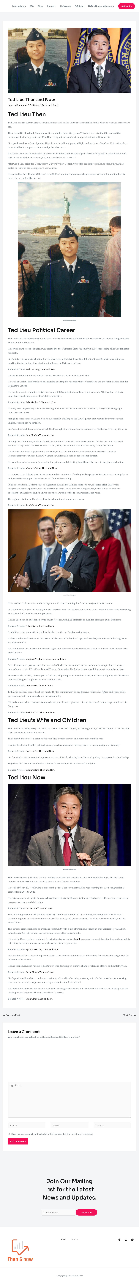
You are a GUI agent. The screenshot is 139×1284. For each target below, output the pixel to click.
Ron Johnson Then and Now (40, 505)
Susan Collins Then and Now (40, 769)
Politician (79, 6)
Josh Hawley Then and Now (40, 751)
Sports (50, 6)
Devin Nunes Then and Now (40, 972)
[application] (55, 6)
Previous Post (11, 1015)
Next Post (129, 1015)
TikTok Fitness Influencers (101, 6)
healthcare (79, 939)
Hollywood (65, 6)
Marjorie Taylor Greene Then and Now (46, 659)
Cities (40, 6)
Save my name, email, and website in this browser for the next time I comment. (52, 1134)
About (63, 1239)
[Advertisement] (69, 1061)
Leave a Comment (17, 105)
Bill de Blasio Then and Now (40, 626)
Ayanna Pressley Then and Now (42, 949)
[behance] (119, 1240)
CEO (31, 6)
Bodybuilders (19, 6)
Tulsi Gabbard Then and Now (41, 402)
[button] (126, 6)
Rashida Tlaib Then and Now (40, 712)
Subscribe (86, 1212)
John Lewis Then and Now (39, 685)
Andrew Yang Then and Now (40, 369)
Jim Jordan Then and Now (39, 908)
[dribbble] (132, 1240)
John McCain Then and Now (40, 435)
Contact (74, 1239)
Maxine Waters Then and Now (41, 468)
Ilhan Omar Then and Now (39, 998)
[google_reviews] (126, 1240)
